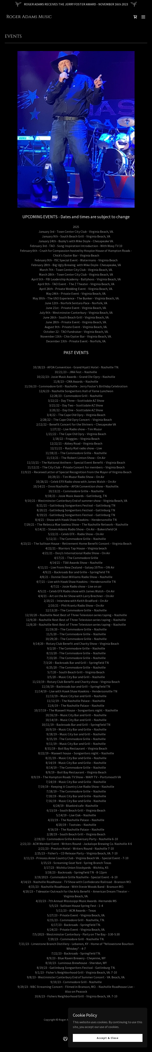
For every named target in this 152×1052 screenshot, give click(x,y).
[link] (29, 17)
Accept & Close (108, 1037)
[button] (143, 17)
